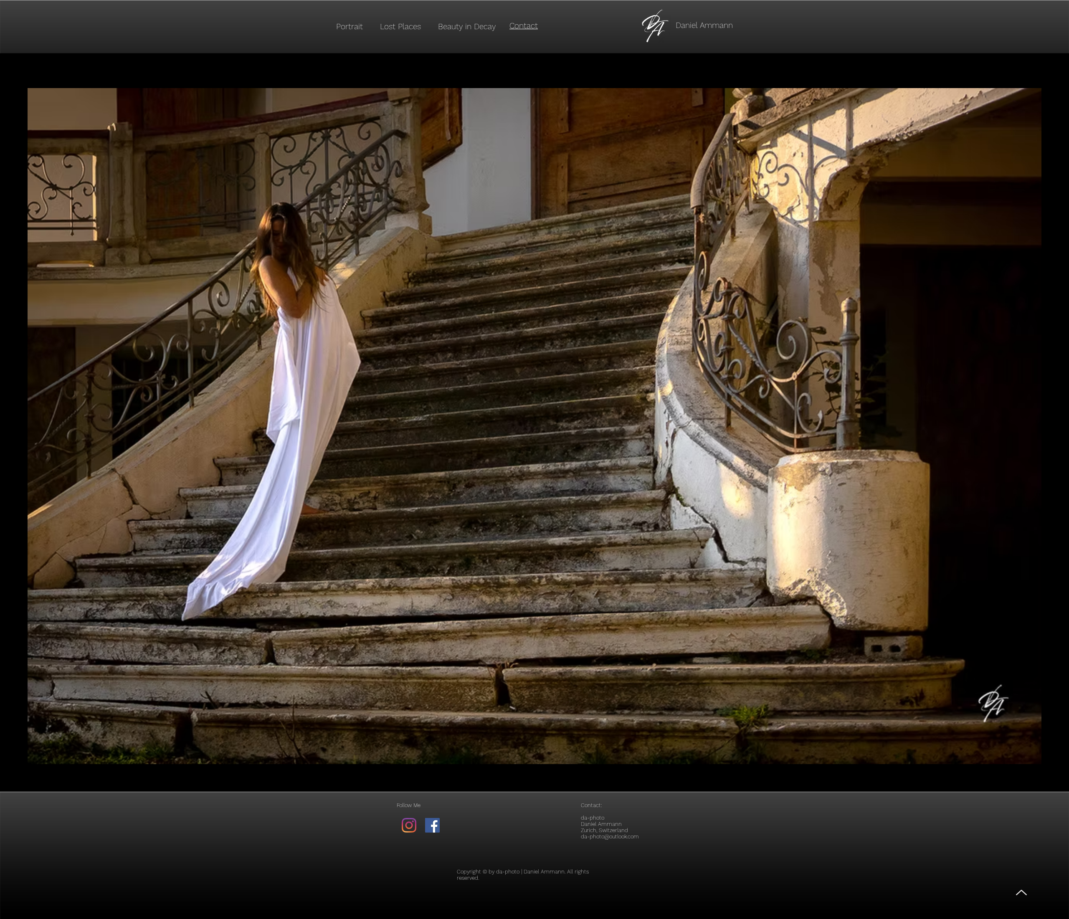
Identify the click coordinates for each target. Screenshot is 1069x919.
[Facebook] (432, 825)
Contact (591, 805)
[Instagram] (409, 825)
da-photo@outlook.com (610, 836)
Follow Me (409, 805)
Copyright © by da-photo (488, 871)
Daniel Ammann (704, 25)
